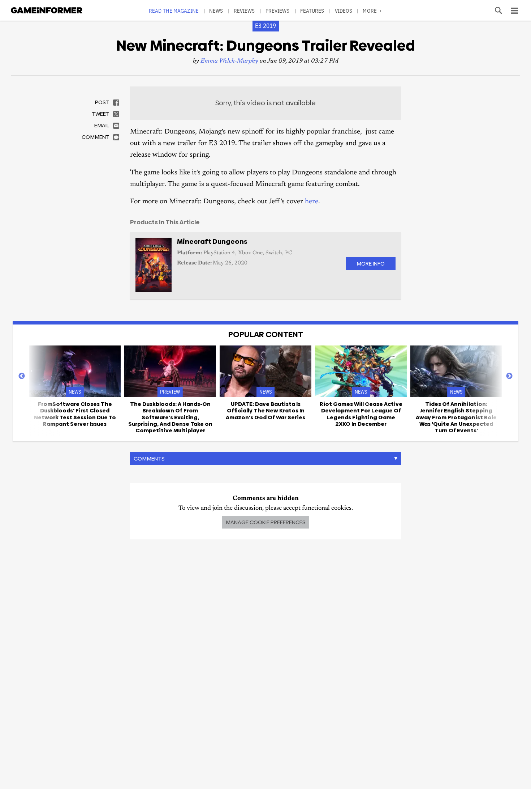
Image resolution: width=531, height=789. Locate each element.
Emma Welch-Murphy (229, 61)
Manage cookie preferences (266, 522)
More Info (371, 263)
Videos (344, 10)
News (216, 10)
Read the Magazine (174, 10)
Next (509, 376)
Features (312, 10)
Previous (21, 376)
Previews (278, 10)
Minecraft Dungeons (212, 241)
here (311, 201)
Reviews (244, 10)
